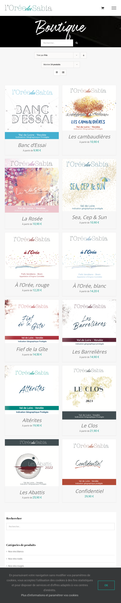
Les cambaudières (89, 136)
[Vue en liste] (63, 72)
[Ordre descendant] (84, 55)
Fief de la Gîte (32, 349)
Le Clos (89, 425)
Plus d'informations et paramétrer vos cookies (49, 595)
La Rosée (32, 218)
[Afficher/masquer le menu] (114, 8)
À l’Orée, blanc (89, 285)
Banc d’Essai (32, 145)
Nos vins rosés (15, 558)
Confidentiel (89, 491)
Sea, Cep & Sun (89, 217)
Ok (106, 585)
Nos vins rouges (16, 566)
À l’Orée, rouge (32, 284)
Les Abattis (31, 492)
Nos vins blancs (15, 551)
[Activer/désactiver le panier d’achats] (102, 8)
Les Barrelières (89, 351)
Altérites (31, 420)
